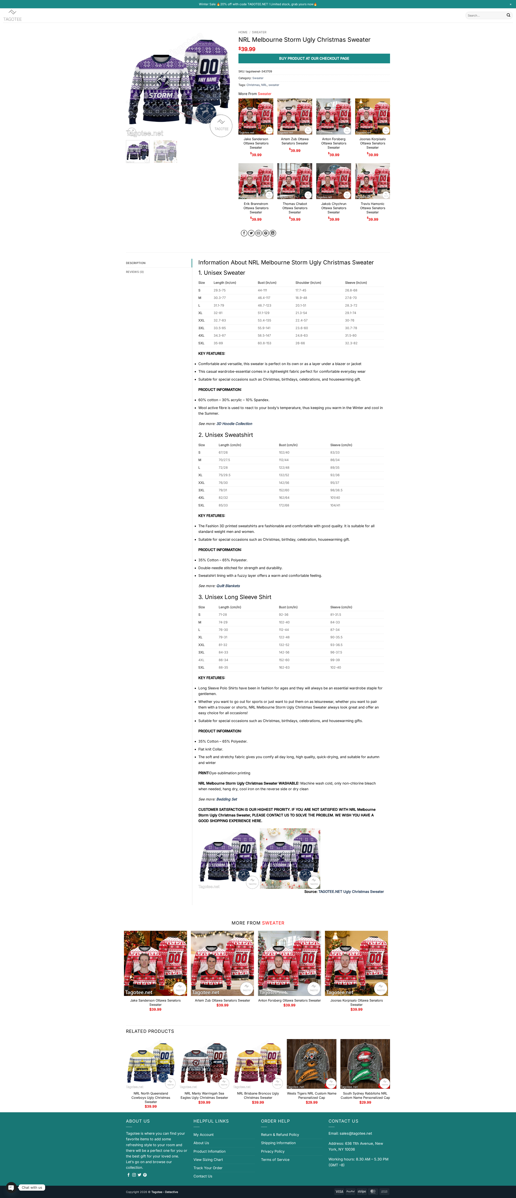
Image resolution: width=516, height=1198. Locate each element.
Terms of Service (275, 1159)
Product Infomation (210, 1151)
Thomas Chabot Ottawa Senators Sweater (294, 208)
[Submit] (508, 15)
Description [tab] (136, 263)
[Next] (225, 84)
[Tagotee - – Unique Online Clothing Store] (23, 15)
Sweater (259, 32)
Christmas (253, 85)
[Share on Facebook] (244, 233)
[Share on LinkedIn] (272, 233)
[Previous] (133, 84)
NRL (264, 85)
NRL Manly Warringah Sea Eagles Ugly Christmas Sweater (204, 1095)
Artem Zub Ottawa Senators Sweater (295, 141)
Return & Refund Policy (280, 1134)
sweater (273, 85)
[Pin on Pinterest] (265, 233)
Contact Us (203, 1176)
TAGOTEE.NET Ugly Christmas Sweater (351, 891)
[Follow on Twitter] (139, 1175)
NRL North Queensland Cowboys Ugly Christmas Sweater (150, 1097)
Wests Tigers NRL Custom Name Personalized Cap (311, 1095)
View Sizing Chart (208, 1159)
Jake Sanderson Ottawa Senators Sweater (255, 143)
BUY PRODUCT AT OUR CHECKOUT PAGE (314, 58)
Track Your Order (208, 1168)
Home (243, 32)
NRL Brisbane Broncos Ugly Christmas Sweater (258, 1095)
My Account (204, 1134)
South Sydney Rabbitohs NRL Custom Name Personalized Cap (365, 1095)
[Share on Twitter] (251, 233)
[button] (131, 132)
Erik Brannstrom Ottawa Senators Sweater (255, 208)
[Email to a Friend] (258, 233)
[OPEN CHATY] (11, 1187)
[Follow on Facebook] (128, 1175)
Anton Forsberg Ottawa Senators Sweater (333, 143)
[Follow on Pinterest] (145, 1175)
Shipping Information (278, 1143)
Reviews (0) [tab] (135, 271)
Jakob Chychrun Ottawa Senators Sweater (333, 208)
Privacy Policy (273, 1151)
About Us (201, 1143)
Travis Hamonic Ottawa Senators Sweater (372, 208)
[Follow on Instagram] (134, 1175)
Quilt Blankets (228, 586)
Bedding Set (226, 799)
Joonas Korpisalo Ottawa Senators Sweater (372, 143)
